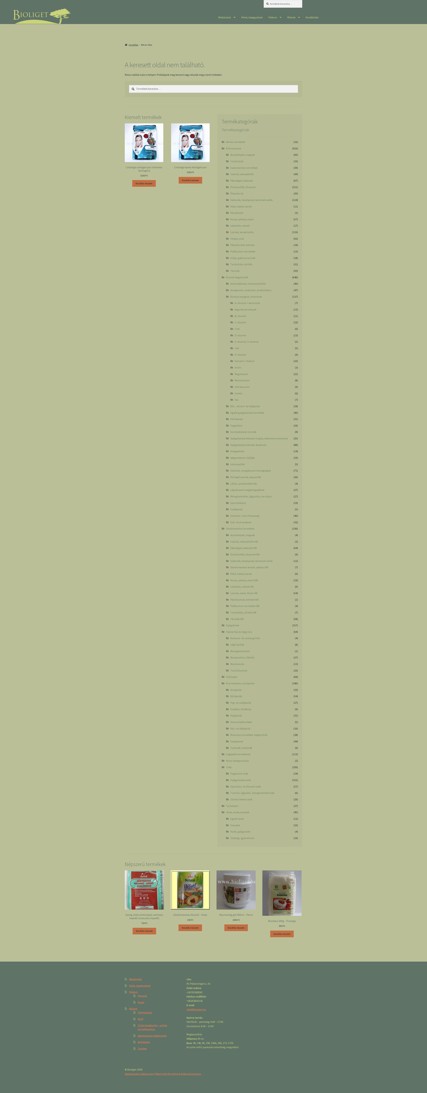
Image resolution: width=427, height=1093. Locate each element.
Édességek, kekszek (241, 180)
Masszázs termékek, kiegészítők (248, 735)
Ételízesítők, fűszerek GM (245, 554)
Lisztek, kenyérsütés (242, 232)
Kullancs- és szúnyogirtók (245, 638)
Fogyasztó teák (239, 773)
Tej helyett (232, 806)
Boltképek (144, 1042)
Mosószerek (237, 664)
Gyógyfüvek (232, 625)
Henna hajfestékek (241, 722)
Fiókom (272, 17)
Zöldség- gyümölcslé (242, 838)
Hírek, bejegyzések (252, 17)
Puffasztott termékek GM (245, 606)
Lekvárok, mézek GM (242, 586)
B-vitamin (240, 316)
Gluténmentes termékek (240, 528)
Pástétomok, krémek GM (244, 599)
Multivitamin (242, 380)
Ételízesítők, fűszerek (243, 187)
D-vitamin (240, 335)
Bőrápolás (236, 696)
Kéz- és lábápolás (240, 728)
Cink (237, 328)
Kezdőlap (133, 44)
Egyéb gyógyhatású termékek (247, 412)
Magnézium (241, 374)
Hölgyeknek (237, 451)
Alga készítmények (245, 309)
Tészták (235, 270)
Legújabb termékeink (238, 754)
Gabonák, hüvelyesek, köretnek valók (251, 200)
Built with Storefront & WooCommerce (178, 1073)
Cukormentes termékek (244, 167)
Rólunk (291, 17)
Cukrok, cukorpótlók (242, 174)
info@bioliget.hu (196, 1009)
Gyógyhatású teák (240, 780)
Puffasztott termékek (242, 251)
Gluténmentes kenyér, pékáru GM (249, 567)
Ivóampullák (237, 464)
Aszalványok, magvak (242, 154)
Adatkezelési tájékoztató (152, 1035)
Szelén (238, 393)
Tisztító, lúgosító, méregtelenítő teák (252, 793)
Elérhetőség (145, 1012)
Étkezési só (236, 193)
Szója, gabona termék (242, 258)
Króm (238, 367)
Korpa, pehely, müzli (242, 219)
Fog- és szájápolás (240, 702)
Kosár (141, 1002)
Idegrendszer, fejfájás (242, 457)
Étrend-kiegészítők (237, 277)
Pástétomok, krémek (242, 245)
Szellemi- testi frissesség (244, 515)
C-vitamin (240, 322)
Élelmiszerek (233, 148)
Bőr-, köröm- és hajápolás (245, 406)
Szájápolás (236, 509)
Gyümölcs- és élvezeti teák (245, 786)
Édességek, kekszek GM (243, 548)
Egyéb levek (237, 818)
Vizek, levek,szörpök (237, 812)
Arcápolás (236, 689)
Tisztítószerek (238, 670)
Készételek (236, 212)
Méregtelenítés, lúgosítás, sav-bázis (251, 496)
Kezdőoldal (312, 17)
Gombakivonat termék (243, 432)
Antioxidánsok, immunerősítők (248, 283)
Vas (237, 399)
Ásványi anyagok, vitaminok (246, 296)
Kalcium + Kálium (245, 361)
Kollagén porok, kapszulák (245, 477)
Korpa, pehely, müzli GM (244, 580)
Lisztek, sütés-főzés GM (244, 593)
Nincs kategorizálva (237, 760)
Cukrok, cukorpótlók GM (244, 541)
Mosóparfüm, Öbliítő (242, 657)
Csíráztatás (237, 161)
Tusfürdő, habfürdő (241, 748)
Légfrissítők (237, 644)
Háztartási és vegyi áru (239, 631)
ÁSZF (140, 1019)
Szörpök (235, 825)
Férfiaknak (236, 419)
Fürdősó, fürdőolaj (240, 709)
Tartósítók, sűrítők (241, 264)
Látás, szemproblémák (243, 483)
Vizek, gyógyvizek (240, 831)
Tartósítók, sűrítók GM (243, 612)
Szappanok (236, 741)
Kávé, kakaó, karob (241, 206)
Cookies (142, 1048)
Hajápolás (236, 715)
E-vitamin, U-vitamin (247, 341)
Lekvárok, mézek (240, 225)
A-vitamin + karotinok (247, 303)
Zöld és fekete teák (241, 799)
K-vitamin (240, 354)
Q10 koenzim (242, 387)
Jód (237, 348)
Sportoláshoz (238, 503)
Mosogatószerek (240, 651)
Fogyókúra (236, 425)
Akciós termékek (235, 142)
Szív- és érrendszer (241, 522)
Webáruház (224, 17)
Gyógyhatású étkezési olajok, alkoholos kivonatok (259, 438)
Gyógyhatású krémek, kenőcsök (248, 445)
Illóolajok (231, 676)
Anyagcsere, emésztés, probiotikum (250, 290)
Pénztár (142, 995)
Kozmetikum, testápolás (240, 683)
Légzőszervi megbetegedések (247, 490)
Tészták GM (237, 619)
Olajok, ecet (237, 238)
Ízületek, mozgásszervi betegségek (250, 470)
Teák (229, 767)
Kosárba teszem (144, 183)
